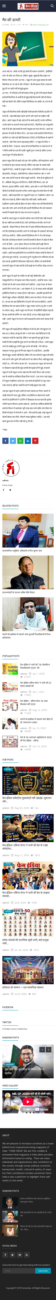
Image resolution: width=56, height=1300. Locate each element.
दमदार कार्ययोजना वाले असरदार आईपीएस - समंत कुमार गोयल (35, 1200)
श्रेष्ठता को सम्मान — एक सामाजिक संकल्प (23, 987)
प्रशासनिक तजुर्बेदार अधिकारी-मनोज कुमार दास (22, 550)
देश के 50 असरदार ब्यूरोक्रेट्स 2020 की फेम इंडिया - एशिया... (36, 739)
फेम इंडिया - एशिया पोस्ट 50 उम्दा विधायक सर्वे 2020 (34, 703)
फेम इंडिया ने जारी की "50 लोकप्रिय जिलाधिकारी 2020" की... (35, 666)
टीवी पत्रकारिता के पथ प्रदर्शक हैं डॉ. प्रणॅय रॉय (35, 1214)
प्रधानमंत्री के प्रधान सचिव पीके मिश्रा (18, 592)
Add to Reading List (40, 24)
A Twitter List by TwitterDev (14, 1028)
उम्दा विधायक (10, 1064)
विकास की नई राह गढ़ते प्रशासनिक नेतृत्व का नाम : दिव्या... (36, 1228)
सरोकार (6, 25)
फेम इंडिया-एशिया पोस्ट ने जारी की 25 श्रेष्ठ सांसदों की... (35, 684)
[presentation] (42, 1049)
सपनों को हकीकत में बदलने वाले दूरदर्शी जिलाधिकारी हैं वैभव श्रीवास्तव (26, 636)
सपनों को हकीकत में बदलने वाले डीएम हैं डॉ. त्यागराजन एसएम (36, 721)
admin (5, 480)
